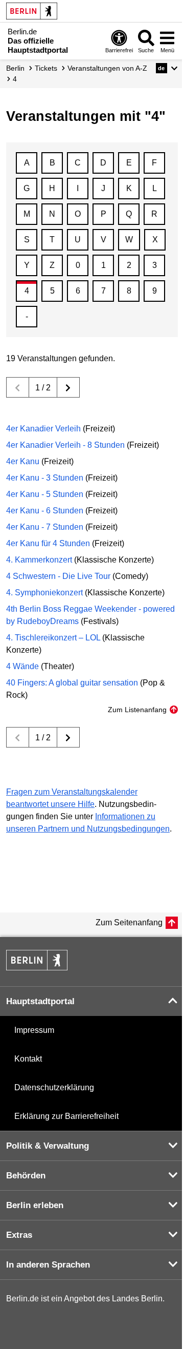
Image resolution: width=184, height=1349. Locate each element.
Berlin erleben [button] (34, 1205)
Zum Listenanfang (137, 709)
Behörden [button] (25, 1175)
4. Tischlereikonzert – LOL (53, 637)
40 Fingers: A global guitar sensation (72, 682)
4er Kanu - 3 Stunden (44, 477)
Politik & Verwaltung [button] (47, 1146)
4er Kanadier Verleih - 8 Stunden (65, 445)
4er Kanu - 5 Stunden (44, 494)
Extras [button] (19, 1235)
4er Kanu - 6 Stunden (44, 510)
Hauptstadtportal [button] (40, 1001)
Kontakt (28, 1058)
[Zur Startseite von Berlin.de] (36, 967)
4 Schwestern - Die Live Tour (58, 576)
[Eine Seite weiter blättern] (68, 387)
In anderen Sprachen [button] (48, 1265)
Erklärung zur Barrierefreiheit (66, 1116)
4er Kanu (22, 461)
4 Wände (22, 666)
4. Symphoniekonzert (44, 592)
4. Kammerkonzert (39, 559)
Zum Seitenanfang (129, 922)
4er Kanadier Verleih (43, 428)
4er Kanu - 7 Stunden (44, 527)
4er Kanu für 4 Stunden (48, 543)
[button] (167, 68)
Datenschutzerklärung (54, 1087)
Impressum (34, 1030)
